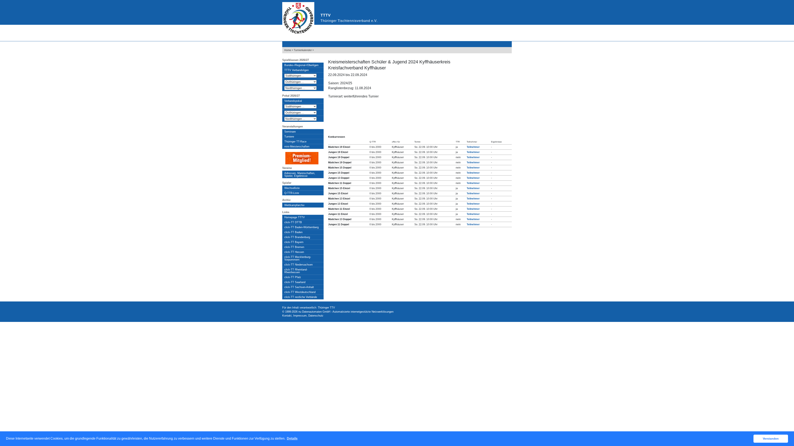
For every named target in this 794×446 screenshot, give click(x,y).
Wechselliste (292, 188)
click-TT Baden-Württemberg (301, 227)
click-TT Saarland (294, 282)
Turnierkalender (303, 50)
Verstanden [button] (771, 438)
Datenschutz (315, 315)
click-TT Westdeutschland (300, 292)
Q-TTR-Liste (291, 193)
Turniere (289, 136)
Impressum (300, 315)
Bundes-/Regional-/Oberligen (301, 65)
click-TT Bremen (294, 247)
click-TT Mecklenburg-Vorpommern (297, 258)
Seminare (290, 131)
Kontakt (287, 315)
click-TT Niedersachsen (298, 264)
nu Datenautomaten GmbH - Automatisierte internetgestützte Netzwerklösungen (345, 311)
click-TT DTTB (293, 222)
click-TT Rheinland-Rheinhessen (295, 271)
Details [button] (292, 438)
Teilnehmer (473, 147)
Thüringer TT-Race (295, 141)
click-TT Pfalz (292, 277)
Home (287, 50)
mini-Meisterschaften (296, 146)
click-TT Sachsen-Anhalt (299, 287)
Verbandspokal (293, 101)
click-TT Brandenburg (297, 237)
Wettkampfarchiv (294, 205)
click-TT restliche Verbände (300, 297)
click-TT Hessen (294, 252)
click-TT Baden (293, 232)
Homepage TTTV (294, 217)
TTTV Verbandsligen (296, 70)
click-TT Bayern (293, 242)
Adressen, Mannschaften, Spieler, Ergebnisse (299, 174)
